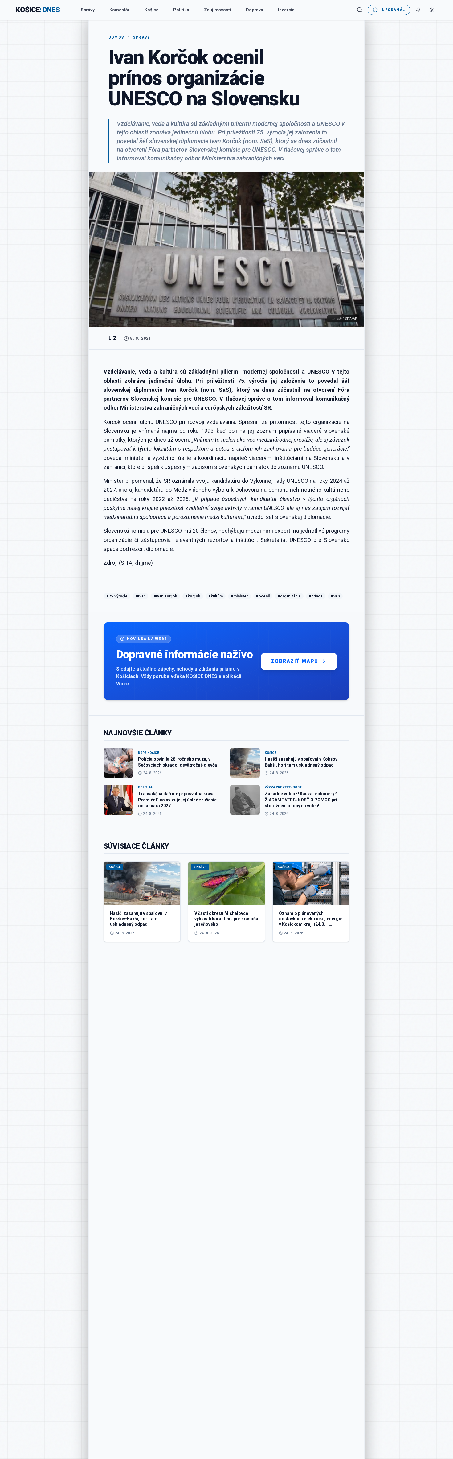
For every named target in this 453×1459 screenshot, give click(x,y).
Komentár (119, 9)
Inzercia (286, 9)
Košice (151, 9)
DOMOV (116, 37)
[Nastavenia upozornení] (418, 9)
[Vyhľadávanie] (359, 9)
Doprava (254, 9)
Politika (181, 9)
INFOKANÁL (392, 10)
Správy (88, 9)
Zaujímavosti (217, 9)
